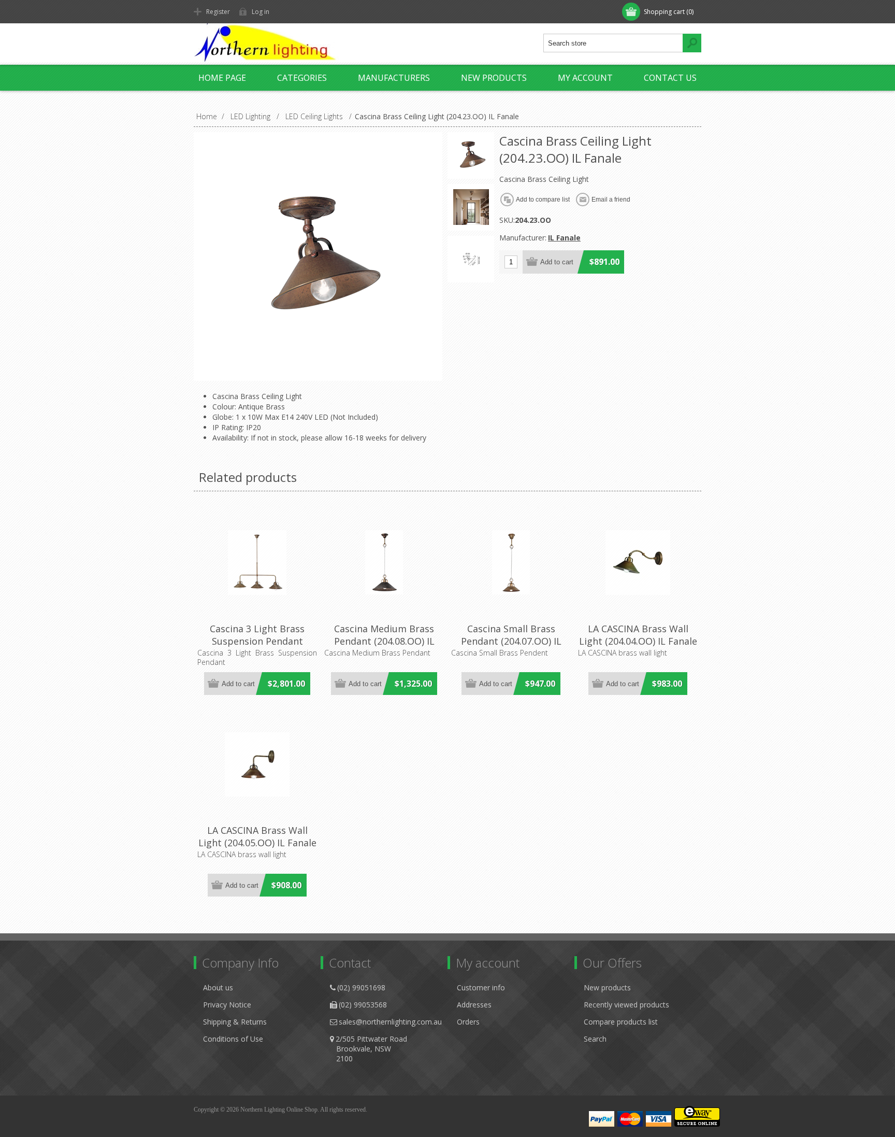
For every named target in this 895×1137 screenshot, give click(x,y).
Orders (468, 1022)
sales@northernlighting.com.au (390, 1022)
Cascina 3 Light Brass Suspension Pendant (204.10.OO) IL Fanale (257, 641)
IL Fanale (564, 238)
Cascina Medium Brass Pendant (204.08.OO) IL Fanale (384, 641)
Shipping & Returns (235, 1022)
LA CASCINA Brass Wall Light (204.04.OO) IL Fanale (638, 634)
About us (218, 987)
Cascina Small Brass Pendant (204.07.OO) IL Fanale (511, 641)
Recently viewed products (626, 1005)
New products (494, 77)
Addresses (474, 1005)
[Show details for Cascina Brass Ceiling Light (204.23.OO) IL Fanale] (470, 155)
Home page (222, 77)
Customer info (481, 987)
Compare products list (621, 1022)
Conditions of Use (233, 1039)
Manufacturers (394, 77)
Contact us (670, 77)
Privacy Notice (227, 1005)
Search (595, 1039)
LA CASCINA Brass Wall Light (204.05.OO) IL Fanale (257, 836)
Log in (260, 11)
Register (218, 11)
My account (585, 77)
